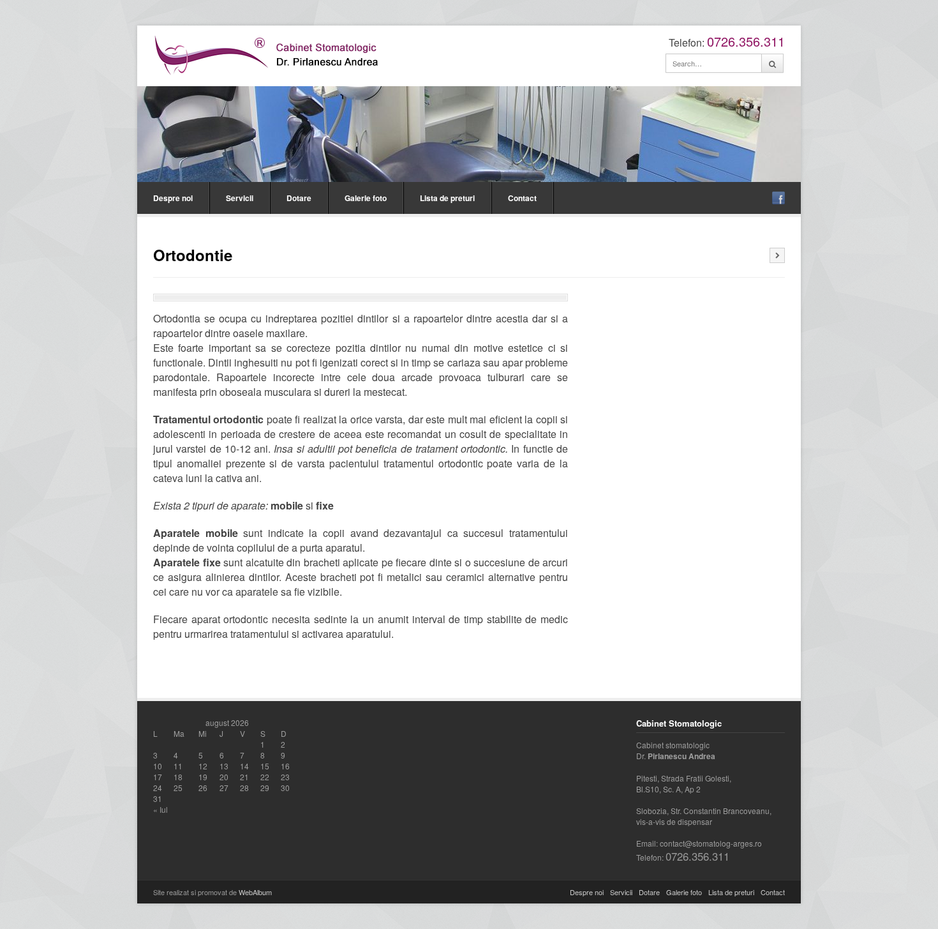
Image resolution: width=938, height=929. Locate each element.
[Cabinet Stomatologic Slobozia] (268, 54)
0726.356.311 (746, 41)
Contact (522, 198)
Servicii (239, 198)
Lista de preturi (447, 198)
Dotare (299, 198)
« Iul (160, 809)
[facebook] (778, 198)
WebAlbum (255, 892)
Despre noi (173, 198)
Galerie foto (366, 198)
